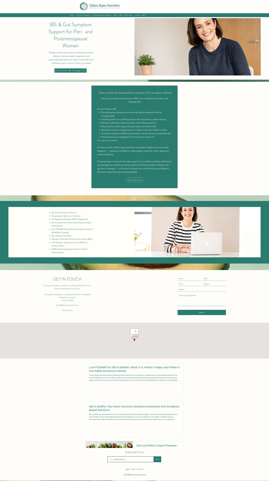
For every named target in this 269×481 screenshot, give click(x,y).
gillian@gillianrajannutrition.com (67, 305)
